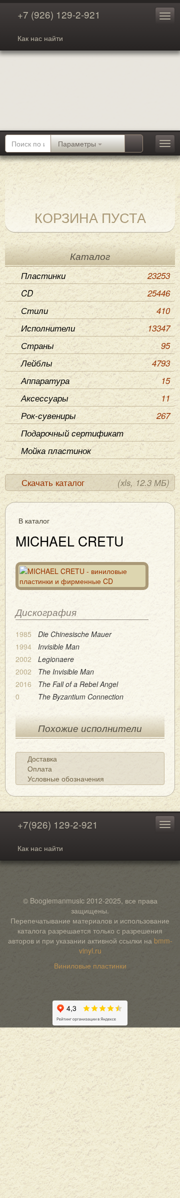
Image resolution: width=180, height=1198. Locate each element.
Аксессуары (95, 398)
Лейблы (95, 363)
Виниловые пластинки (90, 965)
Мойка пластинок (56, 450)
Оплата (40, 769)
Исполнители (95, 328)
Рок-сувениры (95, 416)
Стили (95, 310)
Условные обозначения (66, 779)
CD (95, 293)
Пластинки (95, 276)
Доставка (42, 759)
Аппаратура (95, 380)
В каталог (34, 521)
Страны (95, 346)
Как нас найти (40, 38)
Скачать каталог (96, 482)
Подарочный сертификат (72, 433)
